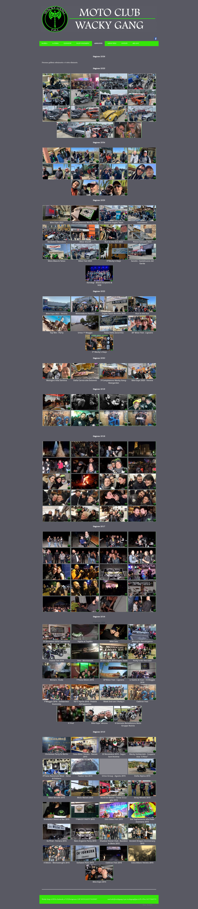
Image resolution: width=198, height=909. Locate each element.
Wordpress (155, 904)
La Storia (55, 43)
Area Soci (135, 43)
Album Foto (98, 43)
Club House (67, 43)
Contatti (124, 43)
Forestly (140, 904)
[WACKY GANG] (99, 32)
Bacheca (44, 43)
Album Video (111, 43)
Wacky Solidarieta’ (82, 43)
